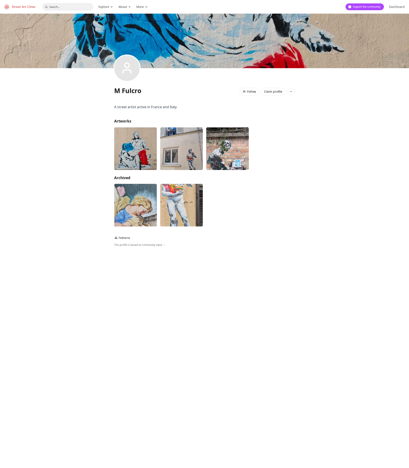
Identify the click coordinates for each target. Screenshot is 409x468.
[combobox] (67, 7)
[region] (204, 293)
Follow (251, 91)
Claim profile (273, 91)
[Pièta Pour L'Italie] (135, 148)
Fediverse (122, 238)
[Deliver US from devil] (135, 205)
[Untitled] (227, 148)
